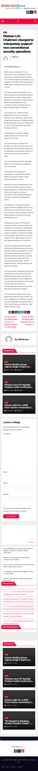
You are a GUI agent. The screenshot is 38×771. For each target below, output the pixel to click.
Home (3, 767)
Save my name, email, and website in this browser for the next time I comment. (16, 510)
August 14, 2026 (11, 663)
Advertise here (31, 542)
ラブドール (7, 606)
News (5, 32)
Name (5, 472)
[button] (18, 21)
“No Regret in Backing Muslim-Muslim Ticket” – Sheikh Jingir (18, 723)
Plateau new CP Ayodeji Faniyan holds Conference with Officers (18, 387)
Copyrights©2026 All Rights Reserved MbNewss (15, 760)
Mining (5, 613)
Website (6, 494)
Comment (7, 434)
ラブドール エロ (8, 591)
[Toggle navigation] (35, 21)
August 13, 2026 (11, 705)
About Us (20, 767)
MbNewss (15, 57)
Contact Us (13, 767)
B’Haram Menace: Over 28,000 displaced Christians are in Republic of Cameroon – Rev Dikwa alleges (11, 322)
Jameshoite (7, 599)
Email (5, 483)
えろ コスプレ (8, 621)
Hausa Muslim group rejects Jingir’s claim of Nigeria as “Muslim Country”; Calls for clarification (18, 550)
